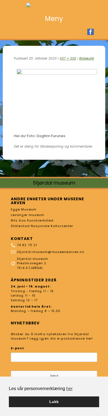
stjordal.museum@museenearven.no (50, 252)
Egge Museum (24, 209)
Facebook (90, 32)
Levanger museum (28, 215)
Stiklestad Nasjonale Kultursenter (42, 226)
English (99, 32)
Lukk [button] (54, 401)
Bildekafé (86, 58)
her (69, 388)
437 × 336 (68, 58)
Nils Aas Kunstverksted (32, 220)
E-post (17, 348)
